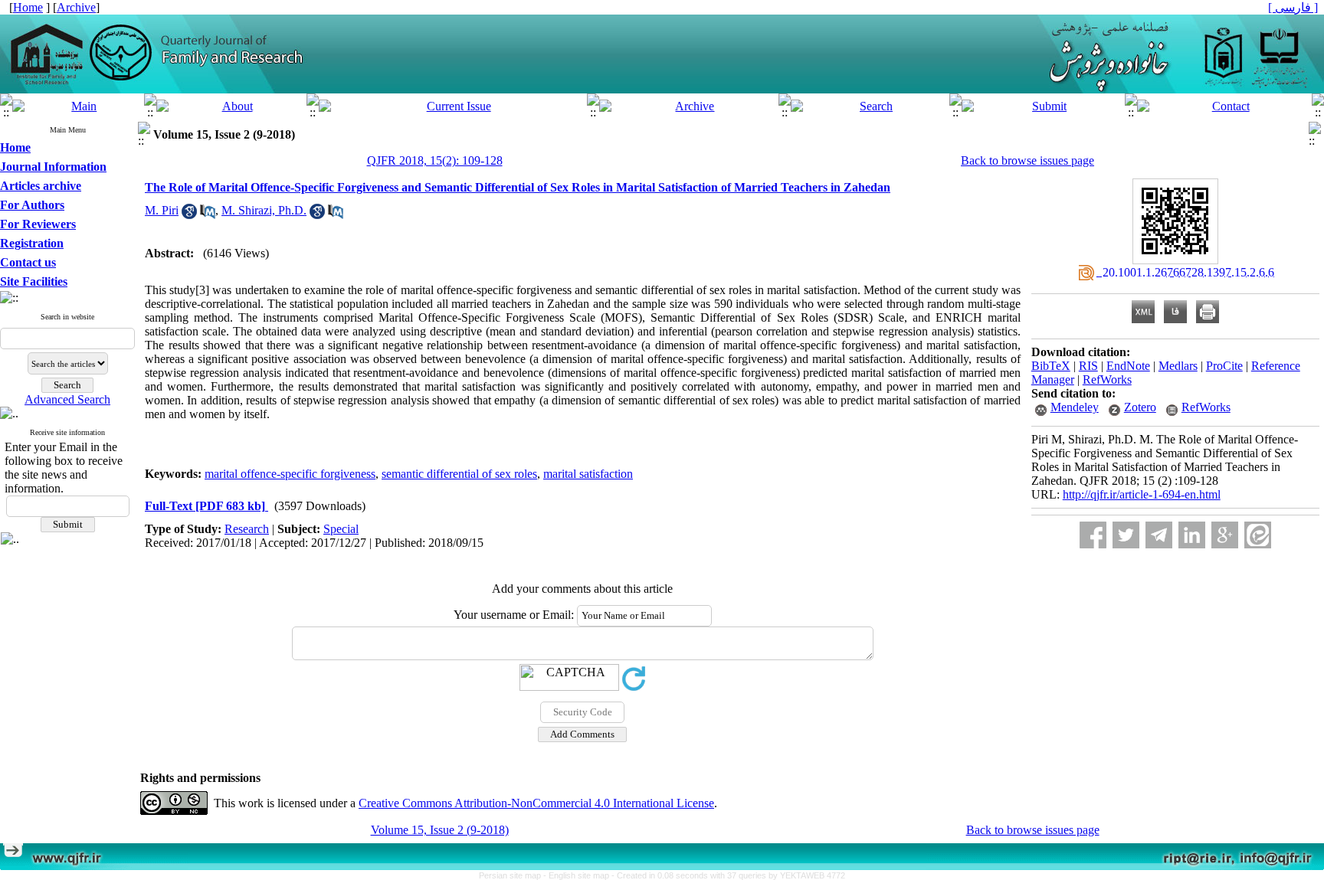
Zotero (1140, 407)
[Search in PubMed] (207, 214)
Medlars (1178, 365)
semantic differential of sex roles (459, 473)
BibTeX (1050, 365)
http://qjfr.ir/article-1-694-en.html (1142, 494)
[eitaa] (1257, 535)
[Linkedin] (1191, 535)
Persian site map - (514, 875)
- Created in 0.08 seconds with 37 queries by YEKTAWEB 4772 (728, 875)
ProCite (1224, 365)
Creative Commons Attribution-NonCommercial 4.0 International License (536, 803)
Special (341, 528)
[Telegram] (1158, 535)
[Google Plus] (1224, 535)
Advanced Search (67, 399)
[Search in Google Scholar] (189, 214)
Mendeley (1074, 407)
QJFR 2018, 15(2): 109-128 (435, 160)
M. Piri (162, 210)
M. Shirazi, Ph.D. (263, 210)
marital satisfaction (588, 473)
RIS (1088, 365)
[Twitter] (1126, 535)
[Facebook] (1093, 535)
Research (246, 528)
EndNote (1128, 365)
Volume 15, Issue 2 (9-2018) (440, 829)
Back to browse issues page (1027, 160)
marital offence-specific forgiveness (290, 473)
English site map (580, 875)
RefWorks (1107, 379)
